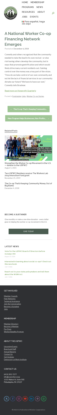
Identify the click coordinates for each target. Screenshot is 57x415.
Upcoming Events (10, 346)
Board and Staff (10, 349)
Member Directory (11, 324)
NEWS (39, 7)
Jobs (6, 309)
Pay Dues (7, 329)
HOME (25, 2)
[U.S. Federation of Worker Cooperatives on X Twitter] (6, 398)
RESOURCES (28, 12)
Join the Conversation (12, 304)
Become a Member (11, 326)
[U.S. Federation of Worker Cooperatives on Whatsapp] (43, 398)
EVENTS (34, 17)
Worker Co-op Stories (35, 96)
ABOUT (41, 12)
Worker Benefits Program (14, 332)
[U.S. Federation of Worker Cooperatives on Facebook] (12, 398)
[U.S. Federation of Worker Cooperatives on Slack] (37, 398)
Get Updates (9, 357)
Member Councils (10, 296)
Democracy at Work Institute (15, 359)
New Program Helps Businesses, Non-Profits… (28, 118)
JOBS (24, 17)
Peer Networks (10, 299)
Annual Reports (10, 352)
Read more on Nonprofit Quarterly (20, 90)
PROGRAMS (28, 7)
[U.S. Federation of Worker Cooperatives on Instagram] (19, 398)
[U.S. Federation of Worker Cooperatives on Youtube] (25, 398)
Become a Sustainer (11, 306)
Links (24, 96)
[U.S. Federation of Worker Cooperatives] (11, 13)
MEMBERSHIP (37, 2)
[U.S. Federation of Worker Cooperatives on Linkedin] (31, 398)
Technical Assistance (12, 301)
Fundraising (16, 96)
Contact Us (8, 354)
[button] (53, 13)
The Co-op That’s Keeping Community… (28, 109)
